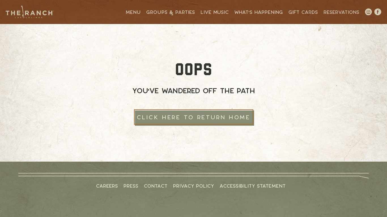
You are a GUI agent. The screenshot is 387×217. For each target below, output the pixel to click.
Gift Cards (303, 12)
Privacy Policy (193, 186)
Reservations (341, 12)
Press (131, 186)
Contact (155, 186)
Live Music (215, 12)
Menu (133, 12)
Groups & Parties (170, 12)
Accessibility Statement (253, 186)
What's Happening (258, 12)
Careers (107, 186)
